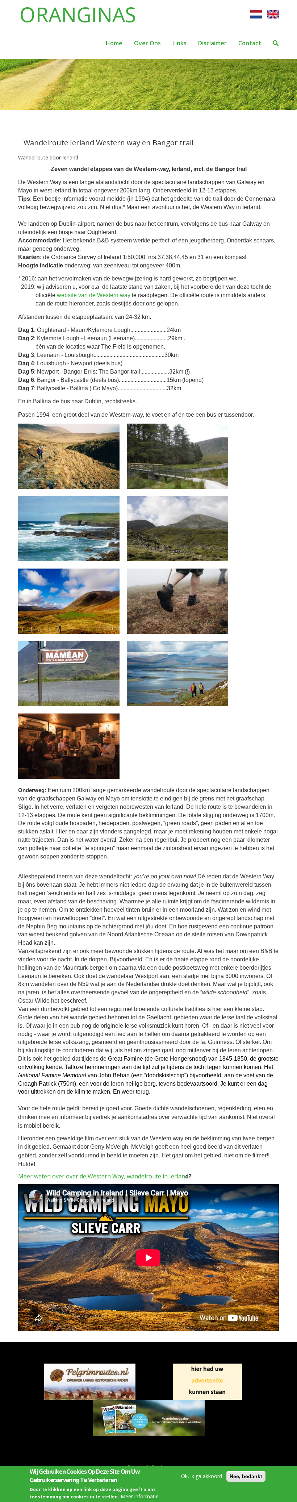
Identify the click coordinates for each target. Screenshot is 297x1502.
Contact (249, 43)
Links (179, 43)
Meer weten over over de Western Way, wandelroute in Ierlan (101, 1176)
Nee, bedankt (246, 1476)
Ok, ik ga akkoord (201, 1476)
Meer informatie (140, 1496)
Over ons (147, 43)
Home (114, 43)
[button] (72, 459)
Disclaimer (212, 43)
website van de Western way (93, 295)
